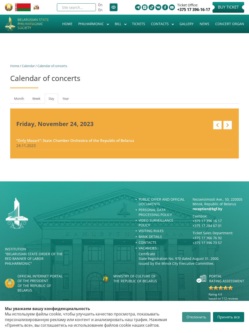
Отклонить (196, 316)
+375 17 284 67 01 (207, 225)
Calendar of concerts (52, 66)
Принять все (228, 316)
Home (67, 23)
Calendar (28, 66)
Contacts (160, 23)
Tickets (138, 23)
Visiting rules (151, 230)
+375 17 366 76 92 (207, 237)
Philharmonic (91, 23)
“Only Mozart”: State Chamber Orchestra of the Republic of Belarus (75, 140)
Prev (217, 125)
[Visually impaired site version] (113, 7)
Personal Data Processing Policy (155, 212)
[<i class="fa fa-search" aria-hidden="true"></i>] (88, 7)
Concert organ (229, 23)
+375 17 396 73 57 (207, 242)
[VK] (158, 7)
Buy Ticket (228, 7)
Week (36, 98)
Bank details (150, 236)
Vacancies (148, 248)
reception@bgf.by (207, 208)
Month (19, 98)
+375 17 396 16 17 (207, 220)
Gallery (186, 23)
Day (53, 100)
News (204, 23)
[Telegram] (138, 7)
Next (227, 125)
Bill (118, 23)
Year (65, 98)
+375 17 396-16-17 (193, 9)
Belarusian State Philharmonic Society (33, 24)
